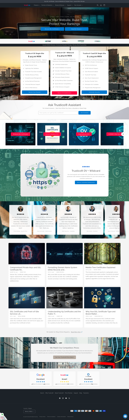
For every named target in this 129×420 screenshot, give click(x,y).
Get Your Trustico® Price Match (64, 357)
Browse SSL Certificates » (52, 29)
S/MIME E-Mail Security (52, 134)
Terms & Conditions (51, 416)
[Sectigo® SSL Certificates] (48, 41)
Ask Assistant (84, 112)
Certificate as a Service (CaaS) (84, 134)
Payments (86, 393)
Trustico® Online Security (32, 416)
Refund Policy (70, 416)
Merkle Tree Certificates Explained (100, 267)
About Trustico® (59, 393)
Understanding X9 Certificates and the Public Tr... (64, 313)
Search (42, 393)
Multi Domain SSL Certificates (115, 134)
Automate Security (94, 92)
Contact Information (61, 416)
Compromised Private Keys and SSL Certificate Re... (25, 268)
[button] (37, 5)
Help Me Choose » (76, 29)
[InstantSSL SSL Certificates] (97, 41)
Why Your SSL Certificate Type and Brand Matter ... (100, 313)
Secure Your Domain (35, 92)
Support (76, 393)
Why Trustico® (49, 393)
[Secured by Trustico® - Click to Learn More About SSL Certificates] (3, 416)
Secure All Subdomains (64, 93)
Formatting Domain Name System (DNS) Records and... (62, 268)
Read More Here (76, 332)
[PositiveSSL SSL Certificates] (64, 41)
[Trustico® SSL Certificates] (31, 41)
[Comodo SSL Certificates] (81, 41)
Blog (81, 393)
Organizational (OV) (20, 134)
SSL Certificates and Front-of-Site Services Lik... (24, 313)
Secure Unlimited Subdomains (86, 182)
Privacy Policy (42, 416)
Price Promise (68, 393)
